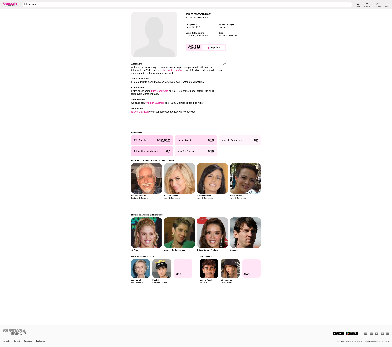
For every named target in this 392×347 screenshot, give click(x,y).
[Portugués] (371, 334)
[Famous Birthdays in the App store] (338, 333)
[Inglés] (365, 334)
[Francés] (376, 334)
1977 (198, 27)
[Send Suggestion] (224, 64)
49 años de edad (228, 35)
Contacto (17, 341)
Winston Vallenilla (154, 102)
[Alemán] (387, 334)
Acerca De (6, 341)
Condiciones (40, 341)
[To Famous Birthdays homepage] (10, 4)
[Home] (99, 331)
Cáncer (222, 27)
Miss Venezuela (159, 91)
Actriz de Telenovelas (197, 17)
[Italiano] (382, 334)
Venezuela (202, 35)
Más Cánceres (206, 256)
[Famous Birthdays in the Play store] (352, 333)
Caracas (190, 35)
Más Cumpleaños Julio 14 (142, 256)
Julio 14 (190, 27)
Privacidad (28, 341)
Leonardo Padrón (172, 70)
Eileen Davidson (140, 111)
